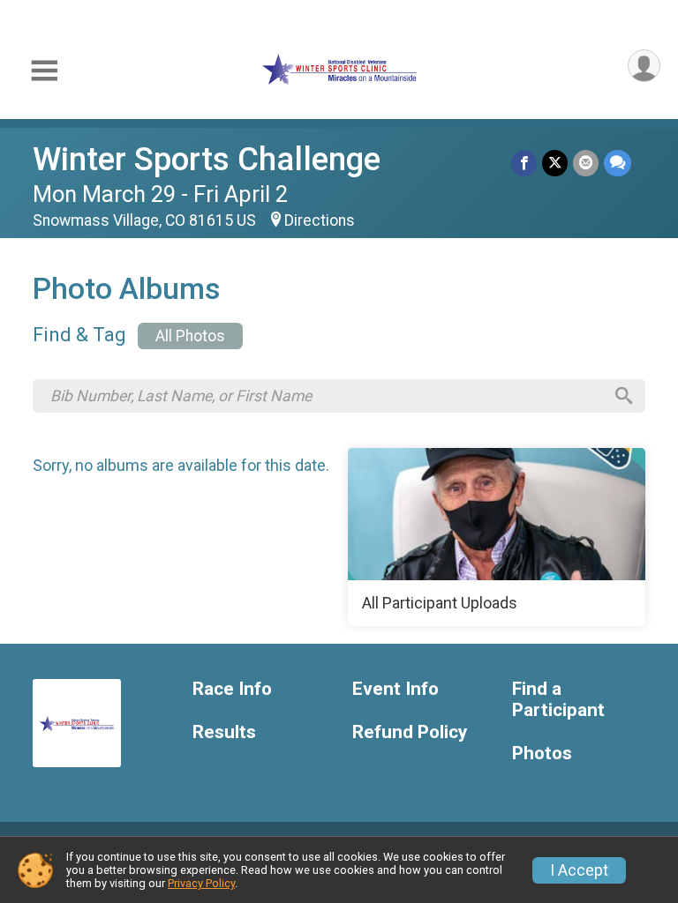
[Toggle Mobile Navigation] (44, 71)
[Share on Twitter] (555, 162)
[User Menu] (644, 65)
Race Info (232, 689)
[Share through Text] (617, 162)
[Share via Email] (586, 162)
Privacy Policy (201, 883)
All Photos (190, 336)
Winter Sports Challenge (206, 159)
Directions (319, 220)
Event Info (395, 689)
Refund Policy (409, 732)
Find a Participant (558, 699)
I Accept (579, 870)
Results (224, 732)
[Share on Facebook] (524, 162)
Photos (542, 753)
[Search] (624, 396)
